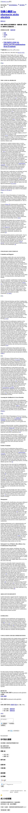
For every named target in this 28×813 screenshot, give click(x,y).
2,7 (12, 111)
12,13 (6, 135)
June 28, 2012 (21, 52)
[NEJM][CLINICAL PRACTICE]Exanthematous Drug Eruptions (14, 44)
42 (17, 511)
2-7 (16, 98)
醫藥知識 (12, 710)
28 (5, 232)
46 (5, 581)
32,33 (7, 345)
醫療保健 (12, 30)
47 (13, 583)
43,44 (19, 535)
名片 (5, 36)
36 (5, 393)
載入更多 (3, 716)
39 (12, 461)
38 (20, 432)
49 (9, 624)
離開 (9, 810)
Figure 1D (7, 204)
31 (7, 293)
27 (3, 227)
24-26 (19, 217)
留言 (16, 704)
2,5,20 (20, 178)
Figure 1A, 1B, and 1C (6, 190)
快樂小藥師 (4, 696)
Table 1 (10, 293)
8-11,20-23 (13, 183)
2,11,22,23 (17, 359)
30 (15, 244)
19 (21, 168)
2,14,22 (6, 318)
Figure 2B (18, 417)
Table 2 (2, 353)
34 (16, 381)
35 (12, 386)
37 (11, 430)
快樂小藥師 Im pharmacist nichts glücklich (10, 14)
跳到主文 (3, 21)
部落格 (5, 34)
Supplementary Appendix (8, 387)
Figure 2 (3, 411)
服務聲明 (16, 792)
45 (6, 573)
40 (5, 473)
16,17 (4, 151)
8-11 (14, 119)
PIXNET (7, 790)
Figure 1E (7, 227)
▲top (2, 713)
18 (6, 166)
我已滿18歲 (3, 810)
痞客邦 (12, 704)
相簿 (5, 33)
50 (13, 625)
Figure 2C (3, 418)
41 (5, 495)
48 (4, 622)
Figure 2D (11, 428)
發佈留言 (3, 725)
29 (3, 243)
